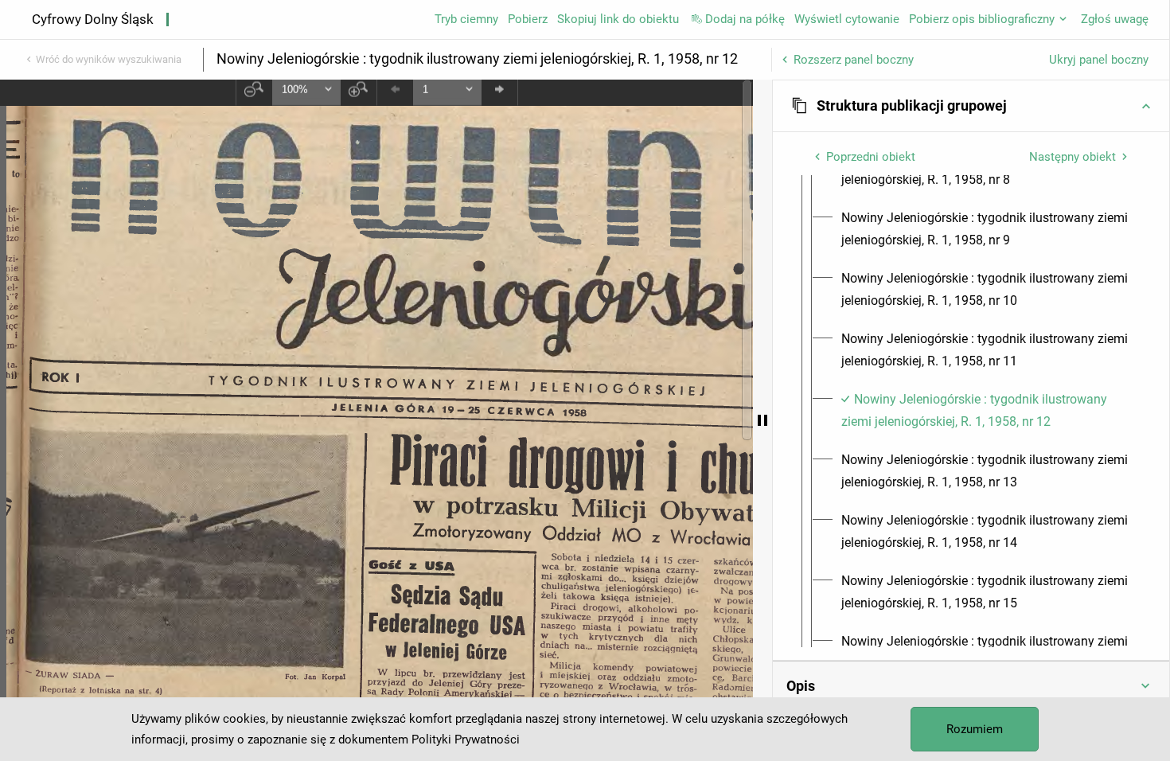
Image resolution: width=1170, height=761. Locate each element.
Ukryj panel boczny (1099, 60)
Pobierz (528, 19)
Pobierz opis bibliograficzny (982, 19)
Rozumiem (974, 729)
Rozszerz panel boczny (854, 60)
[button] (971, 105)
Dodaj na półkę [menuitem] (745, 19)
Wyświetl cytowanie (846, 19)
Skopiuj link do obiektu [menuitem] (618, 19)
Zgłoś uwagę (1115, 19)
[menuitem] (985, 229)
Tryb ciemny (466, 19)
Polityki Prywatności (465, 739)
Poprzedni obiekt (870, 157)
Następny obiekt (1072, 157)
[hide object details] (762, 420)
